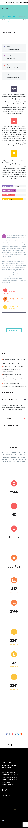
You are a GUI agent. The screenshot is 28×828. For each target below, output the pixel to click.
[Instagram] (15, 809)
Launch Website (14, 330)
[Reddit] (21, 734)
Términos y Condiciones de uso (9, 765)
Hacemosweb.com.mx (7, 784)
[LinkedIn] (18, 734)
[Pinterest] (12, 734)
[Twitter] (9, 734)
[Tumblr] (15, 734)
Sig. (19, 745)
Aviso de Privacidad (6, 767)
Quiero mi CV (7, 795)
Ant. (9, 745)
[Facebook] (7, 734)
